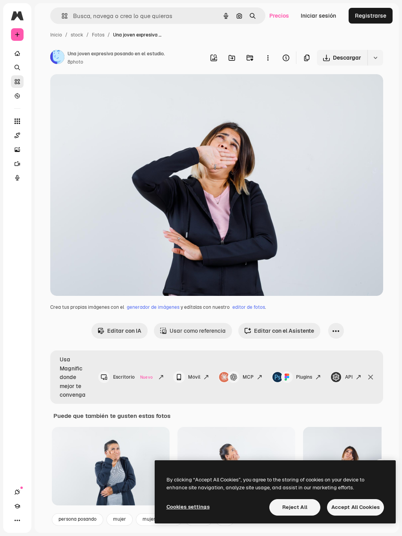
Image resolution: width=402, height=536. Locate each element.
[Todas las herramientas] (17, 121)
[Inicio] (17, 53)
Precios (279, 15)
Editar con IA (124, 330)
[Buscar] (17, 67)
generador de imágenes (153, 307)
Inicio (56, 35)
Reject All (294, 507)
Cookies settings (188, 506)
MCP (248, 377)
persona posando (77, 519)
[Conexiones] (17, 492)
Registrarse (370, 15)
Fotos (98, 35)
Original (100, 89)
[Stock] (17, 81)
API (349, 377)
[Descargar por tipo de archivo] (375, 58)
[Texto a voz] (17, 177)
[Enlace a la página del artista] (57, 58)
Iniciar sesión (318, 15)
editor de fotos (248, 307)
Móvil (194, 377)
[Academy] (17, 506)
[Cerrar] (370, 377)
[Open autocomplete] (61, 16)
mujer (119, 519)
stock (77, 35)
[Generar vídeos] (17, 163)
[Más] (17, 520)
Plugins (304, 377)
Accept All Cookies (355, 507)
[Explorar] (17, 95)
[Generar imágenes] (17, 149)
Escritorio (133, 377)
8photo (75, 62)
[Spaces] (17, 135)
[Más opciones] (268, 58)
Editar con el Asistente (284, 330)
